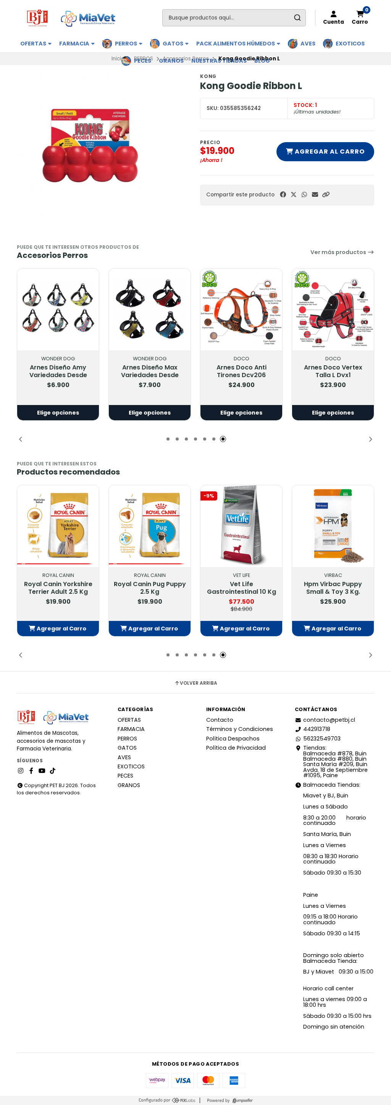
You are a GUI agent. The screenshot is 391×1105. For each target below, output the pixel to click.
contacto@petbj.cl (329, 720)
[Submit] (297, 17)
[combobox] (234, 17)
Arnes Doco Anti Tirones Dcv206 (242, 371)
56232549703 (322, 738)
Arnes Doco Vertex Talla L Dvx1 (333, 371)
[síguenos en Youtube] (42, 771)
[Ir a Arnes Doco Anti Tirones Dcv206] (241, 309)
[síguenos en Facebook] (31, 771)
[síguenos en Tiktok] (53, 771)
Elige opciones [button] (58, 412)
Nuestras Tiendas (219, 61)
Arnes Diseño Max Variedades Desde (150, 371)
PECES (142, 61)
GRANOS (171, 61)
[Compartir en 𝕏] (293, 194)
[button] (326, 194)
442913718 (316, 729)
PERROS (126, 43)
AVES (308, 43)
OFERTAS (33, 43)
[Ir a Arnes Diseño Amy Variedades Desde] (58, 309)
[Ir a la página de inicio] (74, 17)
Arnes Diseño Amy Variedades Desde (58, 371)
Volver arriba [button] (198, 683)
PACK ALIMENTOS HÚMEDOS (236, 43)
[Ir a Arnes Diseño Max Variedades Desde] (150, 309)
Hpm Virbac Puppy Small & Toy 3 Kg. (333, 588)
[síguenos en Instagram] (20, 771)
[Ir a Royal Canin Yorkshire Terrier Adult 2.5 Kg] (58, 526)
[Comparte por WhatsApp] (304, 194)
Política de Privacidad (236, 747)
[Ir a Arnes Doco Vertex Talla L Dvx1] (333, 309)
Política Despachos (233, 738)
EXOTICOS (350, 43)
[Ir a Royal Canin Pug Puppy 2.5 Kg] (150, 526)
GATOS (173, 43)
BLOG (262, 61)
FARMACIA (74, 43)
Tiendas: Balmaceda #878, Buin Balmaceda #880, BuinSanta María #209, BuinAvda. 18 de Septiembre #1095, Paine (335, 761)
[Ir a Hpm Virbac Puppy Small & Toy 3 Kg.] (333, 526)
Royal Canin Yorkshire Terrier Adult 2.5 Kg (58, 588)
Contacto (219, 720)
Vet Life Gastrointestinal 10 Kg (241, 588)
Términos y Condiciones (239, 729)
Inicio (117, 58)
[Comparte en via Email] (315, 194)
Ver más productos (338, 252)
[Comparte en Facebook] (283, 194)
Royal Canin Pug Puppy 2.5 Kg (150, 588)
